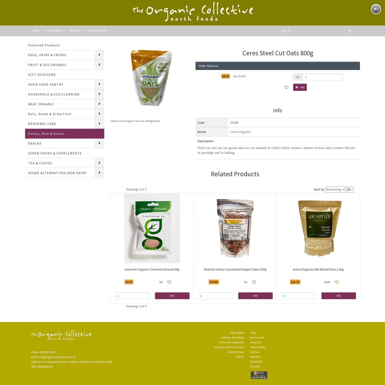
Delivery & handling (232, 337)
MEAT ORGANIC (41, 104)
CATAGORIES (54, 30)
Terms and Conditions (231, 342)
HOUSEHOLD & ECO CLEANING (54, 94)
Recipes (255, 366)
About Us (255, 342)
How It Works (258, 347)
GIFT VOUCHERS (42, 75)
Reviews (255, 357)
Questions (256, 361)
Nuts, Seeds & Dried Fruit (50, 114)
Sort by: (319, 189)
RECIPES (74, 30)
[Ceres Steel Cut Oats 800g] (150, 78)
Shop (253, 332)
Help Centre (237, 332)
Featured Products (44, 45)
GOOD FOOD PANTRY (45, 84)
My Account (257, 337)
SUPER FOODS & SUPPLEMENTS (55, 153)
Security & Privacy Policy (229, 347)
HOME (35, 30)
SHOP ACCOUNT (96, 30)
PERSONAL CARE (42, 124)
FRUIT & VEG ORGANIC (47, 65)
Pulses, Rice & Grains (46, 134)
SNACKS (35, 143)
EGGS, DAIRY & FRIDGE (47, 55)
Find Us (240, 357)
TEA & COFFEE (40, 163)
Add (302, 87)
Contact (255, 352)
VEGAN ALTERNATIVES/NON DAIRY (57, 173)
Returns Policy (235, 352)
